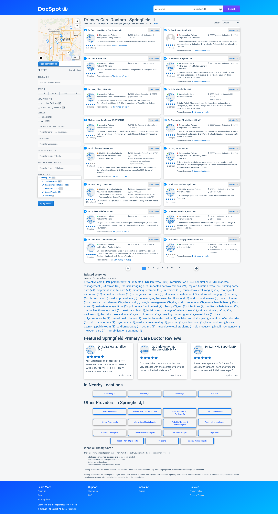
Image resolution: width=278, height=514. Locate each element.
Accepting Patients (51, 103)
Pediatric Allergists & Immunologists (180, 423)
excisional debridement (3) (105, 302)
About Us (42, 491)
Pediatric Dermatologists (214, 422)
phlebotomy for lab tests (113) (130, 282)
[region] (59, 39)
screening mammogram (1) (177, 314)
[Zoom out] (77, 25)
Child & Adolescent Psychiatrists (179, 412)
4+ (64, 93)
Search (231, 9)
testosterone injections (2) (111, 306)
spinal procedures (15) (117, 294)
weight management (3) (156, 302)
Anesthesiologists (110, 411)
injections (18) (172, 290)
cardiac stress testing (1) (151, 322)
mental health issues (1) (126, 318)
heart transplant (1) (133, 310)
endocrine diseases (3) (204, 298)
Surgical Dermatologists (197, 441)
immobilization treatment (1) (124, 330)
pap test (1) (175, 322)
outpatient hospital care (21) (113, 290)
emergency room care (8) (147, 294)
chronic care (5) (98, 298)
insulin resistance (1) (227, 326)
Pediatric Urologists (179, 433)
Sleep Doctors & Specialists (127, 441)
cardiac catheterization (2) (222, 306)
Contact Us (93, 491)
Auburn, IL (215, 394)
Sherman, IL (144, 394)
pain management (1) (102, 322)
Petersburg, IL (109, 394)
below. (156, 23)
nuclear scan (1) (194, 322)
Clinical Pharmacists (109, 422)
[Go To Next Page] (196, 268)
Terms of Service (197, 495)
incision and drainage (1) (193, 318)
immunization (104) (182, 282)
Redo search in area (48, 64)
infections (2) (196, 306)
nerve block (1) (204, 314)
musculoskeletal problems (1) (175, 326)
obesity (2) (170, 306)
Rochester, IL (179, 394)
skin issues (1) (204, 326)
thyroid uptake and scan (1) (117, 314)
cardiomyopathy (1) (129, 326)
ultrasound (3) (131, 302)
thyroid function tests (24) (205, 286)
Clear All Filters (74, 70)
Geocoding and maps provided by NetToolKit (57, 505)
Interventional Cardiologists (145, 422)
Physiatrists (214, 433)
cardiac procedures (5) (123, 298)
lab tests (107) (159, 282)
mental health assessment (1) (102, 310)
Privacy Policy (196, 491)
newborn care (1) (95, 330)
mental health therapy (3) (220, 302)
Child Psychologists (215, 411)
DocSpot (49, 8)
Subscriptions (44, 499)
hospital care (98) (206, 282)
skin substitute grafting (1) (214, 310)
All (42, 93)
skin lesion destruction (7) (181, 294)
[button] (231, 23)
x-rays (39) (113, 286)
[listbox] (59, 187)
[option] (61, 177)
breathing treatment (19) (147, 290)
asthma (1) (148, 326)
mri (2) (182, 306)
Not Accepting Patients (53, 107)
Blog (40, 495)
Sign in (142, 491)
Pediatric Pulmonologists (145, 433)
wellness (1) (91, 314)
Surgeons (162, 441)
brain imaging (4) (149, 298)
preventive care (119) (97, 282)
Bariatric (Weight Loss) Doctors (145, 411)
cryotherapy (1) (126, 322)
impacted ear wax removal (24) (168, 286)
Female (46, 117)
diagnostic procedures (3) (188, 302)
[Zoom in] (77, 21)
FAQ (90, 495)
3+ (53, 93)
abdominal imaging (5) (212, 294)
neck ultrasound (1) (147, 314)
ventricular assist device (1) (159, 318)
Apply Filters (45, 203)
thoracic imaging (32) (135, 286)
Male (45, 121)
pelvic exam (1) (105, 326)
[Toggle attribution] (41, 57)
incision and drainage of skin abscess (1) (171, 310)
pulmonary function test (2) (145, 306)
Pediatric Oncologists (109, 433)
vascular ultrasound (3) (175, 298)
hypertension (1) (215, 322)
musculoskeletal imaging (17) (201, 290)
